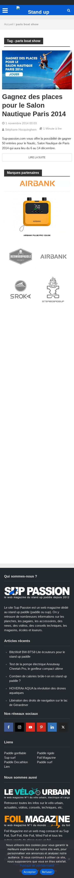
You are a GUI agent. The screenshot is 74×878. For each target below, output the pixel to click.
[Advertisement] (37, 349)
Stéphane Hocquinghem (21, 129)
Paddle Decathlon (16, 762)
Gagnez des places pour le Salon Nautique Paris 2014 (34, 105)
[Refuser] (69, 859)
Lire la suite (37, 157)
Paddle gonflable (15, 753)
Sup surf (9, 757)
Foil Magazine (46, 757)
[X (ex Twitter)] (63, 727)
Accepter (30, 871)
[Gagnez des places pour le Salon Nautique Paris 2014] (37, 69)
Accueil (8, 24)
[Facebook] (8, 727)
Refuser (47, 871)
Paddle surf (44, 762)
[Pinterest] (41, 727)
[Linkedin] (52, 727)
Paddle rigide (45, 753)
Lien (7, 766)
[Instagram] (19, 727)
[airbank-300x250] (37, 208)
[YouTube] (30, 727)
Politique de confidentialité (37, 865)
